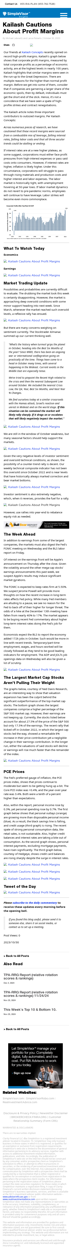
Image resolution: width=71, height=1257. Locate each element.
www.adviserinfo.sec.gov (15, 1196)
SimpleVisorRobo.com (40, 1098)
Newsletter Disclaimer (54, 1113)
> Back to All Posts (16, 956)
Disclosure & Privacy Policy (20, 1113)
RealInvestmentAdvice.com (20, 1102)
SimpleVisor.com (13, 1098)
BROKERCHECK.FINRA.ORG (29, 1117)
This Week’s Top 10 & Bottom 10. (30, 1009)
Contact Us (11, 4)
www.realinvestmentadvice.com (19, 1199)
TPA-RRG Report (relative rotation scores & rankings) (31, 976)
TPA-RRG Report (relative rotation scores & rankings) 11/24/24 (31, 994)
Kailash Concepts (32, 52)
